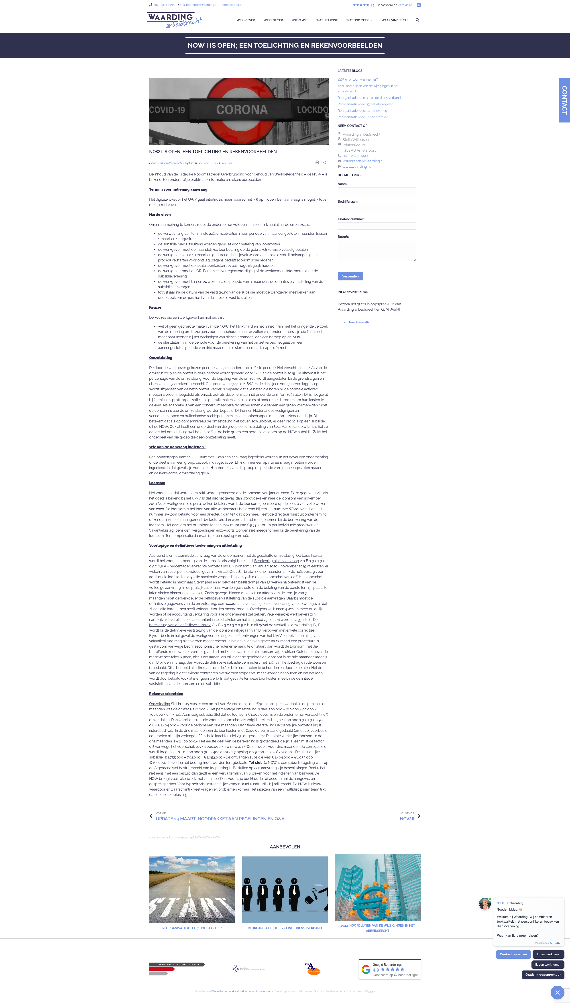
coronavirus (166, 837)
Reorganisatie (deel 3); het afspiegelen (365, 104)
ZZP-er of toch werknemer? (358, 79)
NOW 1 (207, 837)
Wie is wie (299, 20)
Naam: (343, 184)
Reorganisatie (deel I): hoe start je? (363, 117)
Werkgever (246, 20)
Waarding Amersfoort (225, 991)
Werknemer (273, 20)
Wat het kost (327, 20)
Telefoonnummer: (351, 219)
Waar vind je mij (394, 20)
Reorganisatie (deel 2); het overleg (362, 110)
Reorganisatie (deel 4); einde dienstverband (369, 98)
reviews (405, 5)
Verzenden (350, 276)
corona (153, 837)
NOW (198, 837)
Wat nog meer (357, 20)
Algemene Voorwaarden (256, 991)
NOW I (217, 837)
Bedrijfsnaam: (348, 201)
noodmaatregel (184, 837)
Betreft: (343, 237)
